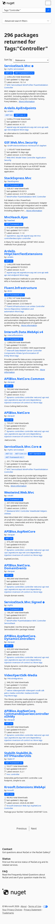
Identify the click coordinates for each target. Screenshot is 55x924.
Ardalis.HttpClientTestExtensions (23, 252)
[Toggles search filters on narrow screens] (48, 20)
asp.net (16, 127)
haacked (11, 220)
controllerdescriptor (13, 238)
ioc (31, 402)
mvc (8, 774)
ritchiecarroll (33, 145)
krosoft (10, 790)
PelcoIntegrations (15, 678)
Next (34, 828)
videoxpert (30, 690)
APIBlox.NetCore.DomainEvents (17, 566)
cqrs (6, 400)
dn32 (9, 291)
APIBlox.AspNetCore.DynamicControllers (20, 637)
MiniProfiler (28, 85)
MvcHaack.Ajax (16, 217)
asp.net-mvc (35, 235)
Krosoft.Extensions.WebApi (24, 787)
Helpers (43, 511)
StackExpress (13, 181)
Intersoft (10, 350)
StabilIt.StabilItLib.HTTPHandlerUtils (18, 754)
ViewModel (35, 511)
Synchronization (29, 353)
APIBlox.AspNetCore (19, 531)
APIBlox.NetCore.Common (24, 378)
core (39, 127)
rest (9, 129)
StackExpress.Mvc (17, 178)
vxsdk (38, 690)
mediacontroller (32, 693)
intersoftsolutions (15, 335)
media (12, 693)
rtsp (6, 695)
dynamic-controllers (15, 397)
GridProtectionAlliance (17, 145)
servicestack (18, 69)
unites (32, 306)
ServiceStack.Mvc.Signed (23, 602)
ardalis (10, 111)
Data (17, 350)
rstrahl (10, 495)
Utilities (7, 513)
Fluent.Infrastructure (20, 287)
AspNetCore (36, 805)
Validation (25, 309)
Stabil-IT (11, 759)
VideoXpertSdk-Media (20, 675)
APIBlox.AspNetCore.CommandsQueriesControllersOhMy (26, 713)
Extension (18, 805)
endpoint (15, 129)
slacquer (11, 382)
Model (18, 157)
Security (7, 160)
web (46, 127)
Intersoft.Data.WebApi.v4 (23, 331)
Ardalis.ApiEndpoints (20, 108)
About (24, 906)
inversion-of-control (21, 402)
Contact (7, 849)
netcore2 (38, 397)
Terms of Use (34, 906)
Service (7, 309)
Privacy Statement (32, 909)
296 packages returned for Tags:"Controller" (26, 42)
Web (9, 157)
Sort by (8, 59)
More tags (24, 129)
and (32, 309)
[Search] (48, 10)
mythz (10, 69)
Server (29, 350)
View (24, 157)
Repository (15, 309)
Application (41, 157)
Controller (8, 87)
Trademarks (8, 912)
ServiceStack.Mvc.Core (21, 446)
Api (28, 805)
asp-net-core (24, 400)
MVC (9, 85)
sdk (42, 690)
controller (26, 238)
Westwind (11, 511)
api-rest (45, 397)
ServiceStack (16, 85)
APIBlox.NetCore (17, 412)
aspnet (10, 127)
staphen (42, 145)
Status (6, 858)
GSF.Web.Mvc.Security (21, 142)
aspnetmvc (11, 235)
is (26, 306)
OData (19, 353)
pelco (6, 693)
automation (9, 311)
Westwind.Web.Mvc (19, 492)
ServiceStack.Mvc (17, 65)
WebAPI (22, 350)
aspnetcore (25, 127)
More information (27, 101)
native (9, 690)
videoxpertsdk (19, 690)
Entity (6, 355)
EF (38, 353)
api (42, 127)
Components (9, 353)
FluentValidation (41, 85)
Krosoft (10, 805)
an (28, 306)
